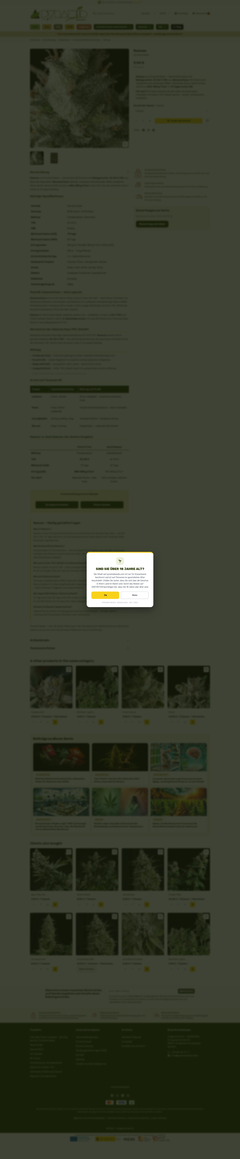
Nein (134, 595)
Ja (105, 595)
